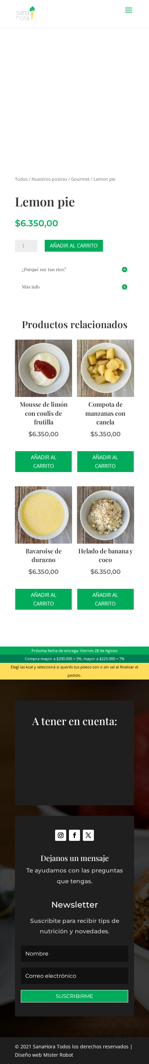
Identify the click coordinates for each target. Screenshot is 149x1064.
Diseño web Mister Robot (44, 1054)
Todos (21, 179)
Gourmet (80, 179)
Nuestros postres (49, 179)
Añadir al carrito (74, 245)
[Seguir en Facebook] (74, 835)
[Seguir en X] (88, 835)
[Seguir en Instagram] (60, 835)
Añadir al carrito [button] (43, 462)
